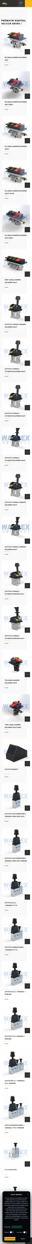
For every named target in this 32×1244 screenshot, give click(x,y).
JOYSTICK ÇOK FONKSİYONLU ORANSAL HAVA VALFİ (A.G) (15, 815)
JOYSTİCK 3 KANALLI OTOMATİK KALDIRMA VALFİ (15, 414)
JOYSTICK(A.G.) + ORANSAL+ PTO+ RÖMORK (15, 1082)
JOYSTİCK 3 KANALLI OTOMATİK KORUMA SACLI (14, 592)
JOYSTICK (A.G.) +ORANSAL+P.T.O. (11, 904)
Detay (7, 65)
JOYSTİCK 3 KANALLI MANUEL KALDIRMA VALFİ (15, 503)
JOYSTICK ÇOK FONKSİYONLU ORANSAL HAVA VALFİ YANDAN (16, 859)
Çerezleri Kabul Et (9, 1238)
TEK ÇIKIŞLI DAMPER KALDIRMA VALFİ (12, 681)
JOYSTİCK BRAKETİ (11, 769)
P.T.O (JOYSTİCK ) (11, 1169)
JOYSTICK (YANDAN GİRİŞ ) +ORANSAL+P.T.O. (14, 948)
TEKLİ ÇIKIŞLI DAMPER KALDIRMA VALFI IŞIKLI (13, 726)
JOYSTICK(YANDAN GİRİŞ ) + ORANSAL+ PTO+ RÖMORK (15, 1126)
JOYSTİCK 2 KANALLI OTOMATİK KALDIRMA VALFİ (15, 370)
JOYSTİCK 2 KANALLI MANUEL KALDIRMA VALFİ (15, 325)
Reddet (23, 1238)
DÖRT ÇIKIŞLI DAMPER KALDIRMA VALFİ (13, 281)
